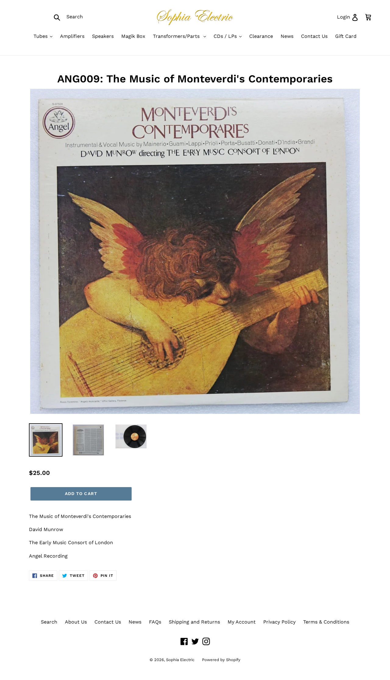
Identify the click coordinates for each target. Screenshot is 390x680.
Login (350, 17)
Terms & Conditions (326, 622)
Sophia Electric (180, 659)
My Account (242, 622)
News (135, 622)
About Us (76, 622)
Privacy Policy (279, 622)
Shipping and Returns (194, 622)
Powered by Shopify (221, 659)
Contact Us (107, 622)
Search (49, 622)
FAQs (155, 622)
